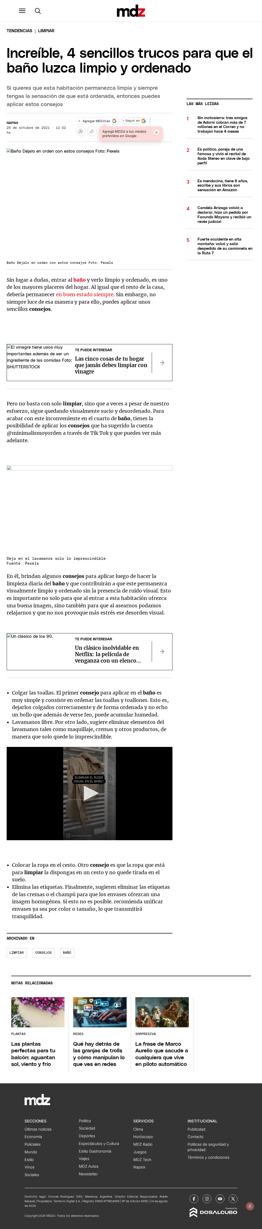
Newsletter (88, 1174)
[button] (22, 10)
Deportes (87, 1136)
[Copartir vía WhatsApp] (81, 131)
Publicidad (196, 1129)
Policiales (33, 1144)
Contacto (195, 1136)
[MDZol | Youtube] (220, 1199)
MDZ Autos (89, 1166)
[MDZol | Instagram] (207, 1199)
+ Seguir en (131, 120)
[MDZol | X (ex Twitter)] (233, 1199)
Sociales (32, 1175)
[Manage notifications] (250, 1206)
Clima (138, 1129)
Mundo (31, 1152)
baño (67, 952)
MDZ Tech (142, 1159)
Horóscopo (143, 1136)
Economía (33, 1136)
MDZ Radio (142, 1144)
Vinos (30, 1167)
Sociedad (87, 1128)
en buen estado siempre (84, 294)
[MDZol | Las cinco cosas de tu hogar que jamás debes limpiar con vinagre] (162, 362)
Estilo (29, 1159)
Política (85, 1121)
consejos (43, 952)
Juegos (140, 1152)
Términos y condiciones (209, 1157)
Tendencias (19, 31)
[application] (90, 793)
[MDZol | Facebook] (194, 1199)
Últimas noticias (38, 1129)
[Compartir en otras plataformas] (92, 131)
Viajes (84, 1158)
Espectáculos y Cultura (99, 1143)
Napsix (12, 123)
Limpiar (16, 952)
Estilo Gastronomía (95, 1151)
